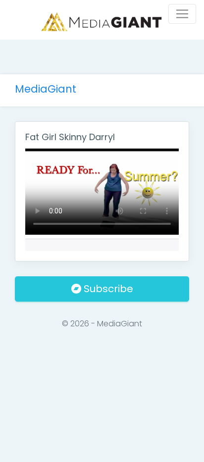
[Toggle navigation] (182, 14)
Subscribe (107, 289)
